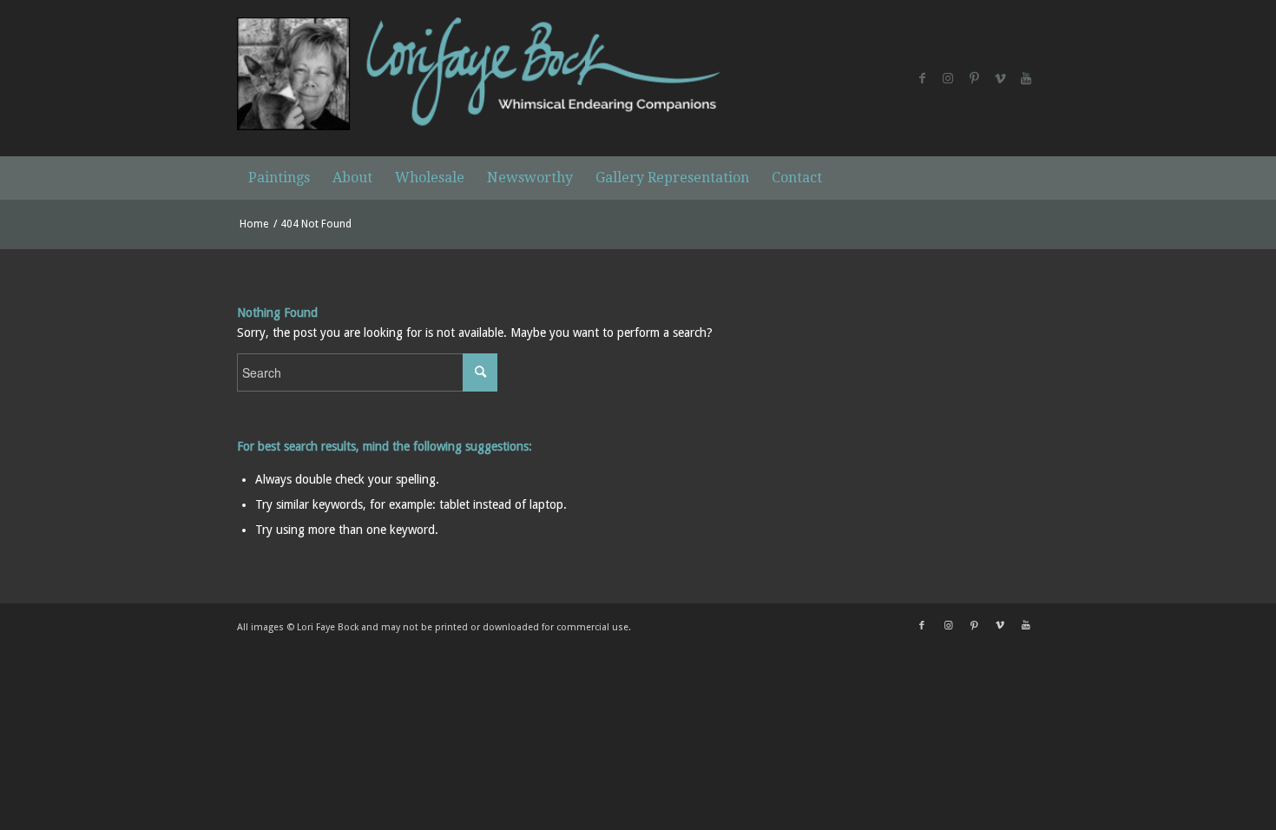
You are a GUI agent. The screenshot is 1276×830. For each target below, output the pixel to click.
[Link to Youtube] (1026, 78)
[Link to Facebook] (922, 78)
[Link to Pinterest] (974, 78)
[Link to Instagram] (948, 78)
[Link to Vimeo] (1000, 78)
